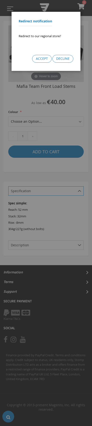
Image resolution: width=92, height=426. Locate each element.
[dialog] (46, 213)
